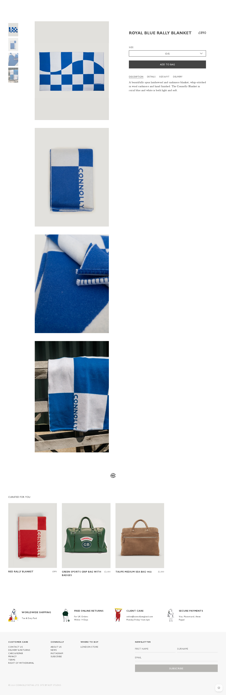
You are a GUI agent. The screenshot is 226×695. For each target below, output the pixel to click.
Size (131, 47)
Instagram (57, 653)
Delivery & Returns (19, 649)
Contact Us (15, 646)
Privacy (12, 656)
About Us (56, 646)
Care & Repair (15, 653)
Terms (11, 659)
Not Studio (54, 685)
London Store (89, 646)
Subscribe (56, 656)
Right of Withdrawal (21, 662)
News (54, 649)
